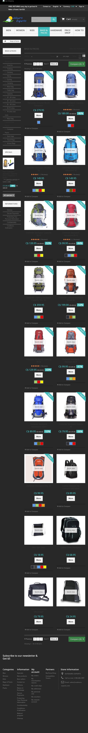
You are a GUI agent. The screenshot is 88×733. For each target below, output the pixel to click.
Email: (67, 682)
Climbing (9, 72)
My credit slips (36, 686)
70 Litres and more (10, 113)
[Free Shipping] (44, 2)
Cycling (9, 79)
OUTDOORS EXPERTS (73, 674)
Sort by (26, 56)
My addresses (36, 689)
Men (8, 30)
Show (53, 56)
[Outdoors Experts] (15, 20)
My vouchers (35, 697)
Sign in (81, 6)
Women (20, 30)
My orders (34, 676)
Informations (11, 204)
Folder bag (10, 90)
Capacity (9, 94)
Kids (32, 30)
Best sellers (21, 679)
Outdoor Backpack (8, 60)
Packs (5, 688)
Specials (8, 152)
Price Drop (67, 31)
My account (35, 670)
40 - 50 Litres (11, 101)
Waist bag (10, 87)
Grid (80, 58)
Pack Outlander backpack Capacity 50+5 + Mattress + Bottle (10, 175)
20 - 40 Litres (11, 97)
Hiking (8, 76)
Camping (9, 83)
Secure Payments (13, 213)
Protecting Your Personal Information (22, 700)
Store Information (70, 669)
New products (22, 676)
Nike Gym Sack (38, 547)
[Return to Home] (5, 41)
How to (79, 30)
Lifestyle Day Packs (9, 124)
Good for (9, 65)
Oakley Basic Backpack (71, 547)
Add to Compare (32, 128)
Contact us (47, 6)
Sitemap (20, 718)
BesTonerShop (51, 673)
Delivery (9, 210)
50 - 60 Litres (11, 104)
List (84, 58)
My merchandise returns (36, 681)
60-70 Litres (10, 108)
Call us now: (74, 678)
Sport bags (10, 136)
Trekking (9, 69)
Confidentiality (11, 222)
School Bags (10, 143)
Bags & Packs (44, 31)
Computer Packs (9, 131)
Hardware (56, 30)
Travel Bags (10, 140)
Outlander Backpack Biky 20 (38, 486)
